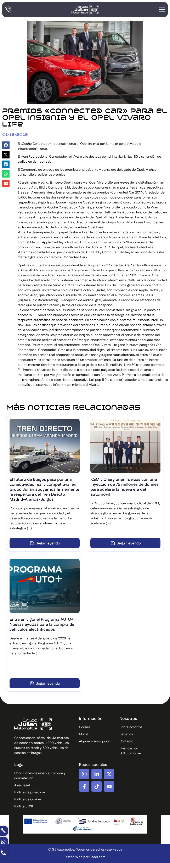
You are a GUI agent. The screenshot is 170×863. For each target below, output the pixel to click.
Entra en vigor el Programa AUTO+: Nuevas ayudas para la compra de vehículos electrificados (42, 624)
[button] (6, 145)
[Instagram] (84, 774)
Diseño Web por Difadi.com (85, 857)
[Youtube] (109, 786)
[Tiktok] (96, 786)
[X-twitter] (109, 774)
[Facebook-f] (84, 786)
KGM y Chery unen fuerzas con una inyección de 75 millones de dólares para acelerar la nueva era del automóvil (124, 487)
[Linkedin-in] (96, 774)
